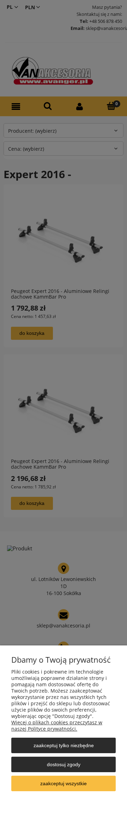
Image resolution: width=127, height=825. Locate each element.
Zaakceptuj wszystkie (63, 783)
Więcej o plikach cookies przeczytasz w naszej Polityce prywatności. (56, 725)
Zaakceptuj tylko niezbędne (64, 745)
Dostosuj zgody (63, 764)
